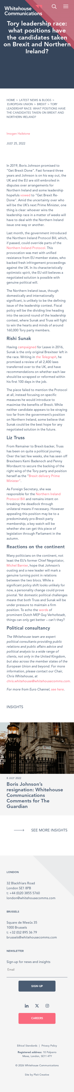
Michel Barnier (17, 565)
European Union (20, 104)
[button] (66, 6)
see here (57, 689)
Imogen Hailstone (18, 133)
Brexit (41, 104)
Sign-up (37, 986)
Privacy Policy (49, 1045)
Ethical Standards (27, 1045)
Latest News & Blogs (35, 100)
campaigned (27, 347)
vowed (25, 195)
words (43, 610)
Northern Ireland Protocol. (26, 248)
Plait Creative (41, 1074)
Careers (37, 1018)
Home (11, 100)
